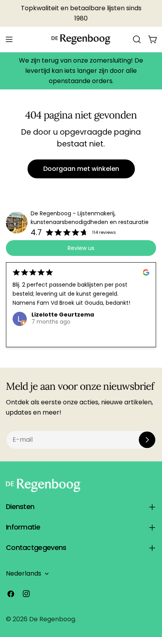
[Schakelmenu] (9, 39)
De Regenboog (52, 619)
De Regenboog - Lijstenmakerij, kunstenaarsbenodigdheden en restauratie (90, 217)
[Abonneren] (147, 439)
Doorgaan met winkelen (81, 168)
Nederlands (23, 573)
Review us (81, 248)
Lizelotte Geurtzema (62, 314)
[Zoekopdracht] (137, 39)
